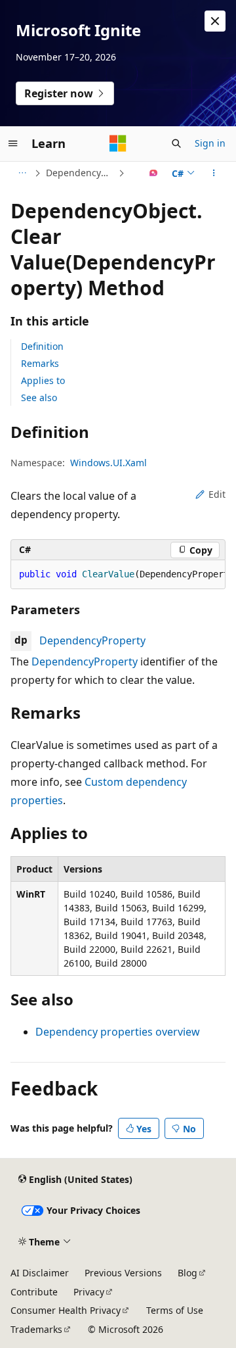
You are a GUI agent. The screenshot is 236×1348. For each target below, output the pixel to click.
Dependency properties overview (117, 1031)
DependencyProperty (92, 640)
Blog (187, 1272)
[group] (118, 574)
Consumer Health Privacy (65, 1310)
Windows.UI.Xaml (108, 462)
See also (39, 397)
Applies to (43, 380)
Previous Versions (123, 1272)
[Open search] (176, 143)
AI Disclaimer (39, 1272)
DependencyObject (80, 172)
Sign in (210, 143)
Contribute (34, 1292)
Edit (217, 494)
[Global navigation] (13, 143)
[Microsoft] (118, 143)
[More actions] (214, 172)
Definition (42, 346)
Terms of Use (174, 1310)
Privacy (88, 1292)
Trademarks (36, 1329)
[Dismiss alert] (215, 21)
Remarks (40, 363)
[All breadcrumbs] (21, 172)
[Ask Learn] (154, 172)
